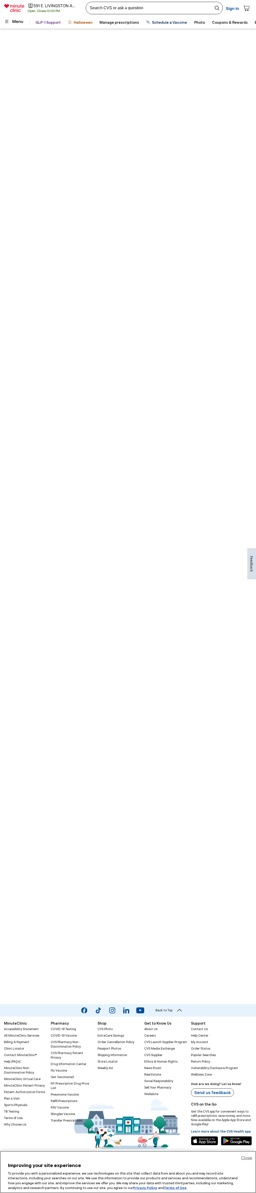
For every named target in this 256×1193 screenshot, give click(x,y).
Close (246, 1157)
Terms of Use (175, 1188)
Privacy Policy (145, 1188)
